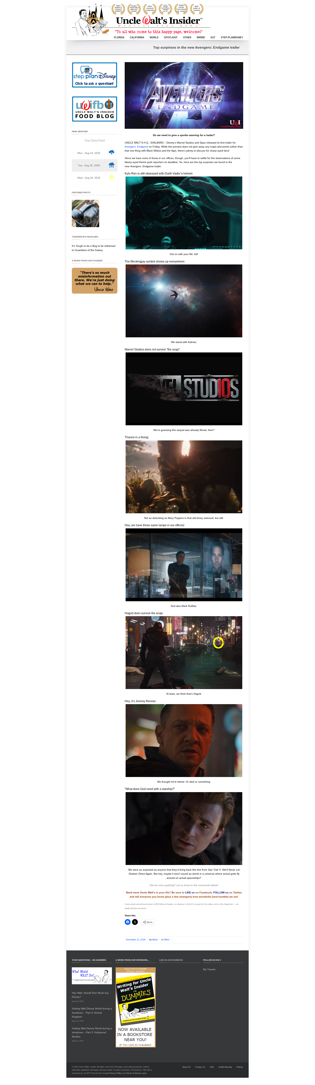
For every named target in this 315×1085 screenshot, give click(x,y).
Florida (119, 37)
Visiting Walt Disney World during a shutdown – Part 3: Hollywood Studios (92, 1032)
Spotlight (171, 37)
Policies (239, 1067)
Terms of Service (133, 1073)
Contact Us (200, 1067)
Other (187, 37)
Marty (155, 939)
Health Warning (225, 1067)
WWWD (201, 37)
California (137, 37)
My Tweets (209, 969)
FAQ (212, 1067)
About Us (186, 1067)
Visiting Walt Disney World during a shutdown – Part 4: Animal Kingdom (92, 1012)
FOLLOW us (220, 892)
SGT (212, 37)
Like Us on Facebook (171, 960)
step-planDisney (232, 37)
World (154, 37)
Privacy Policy (115, 1073)
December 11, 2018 (135, 939)
